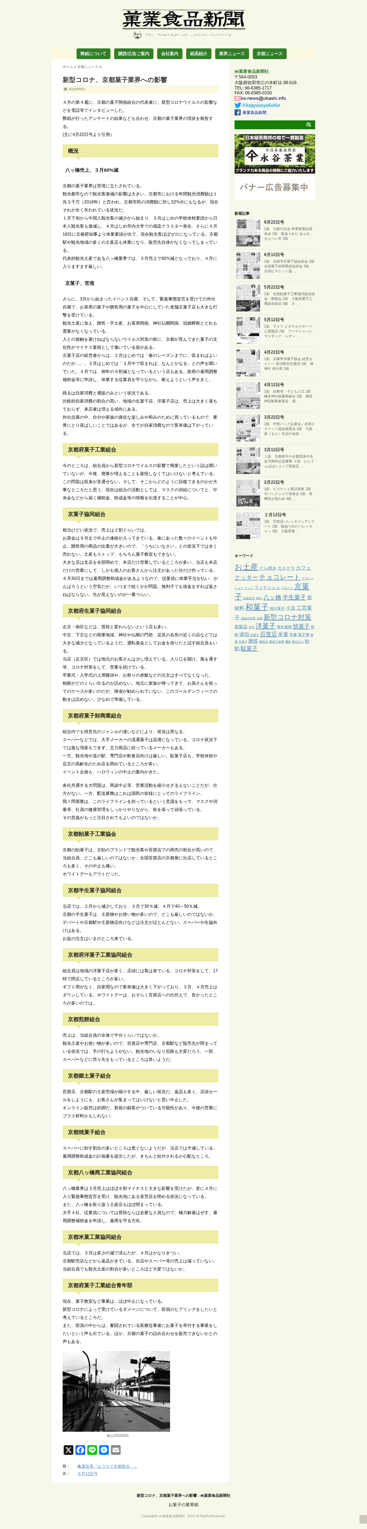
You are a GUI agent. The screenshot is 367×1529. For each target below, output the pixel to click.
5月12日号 (274, 319)
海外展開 (284, 627)
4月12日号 (274, 384)
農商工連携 (276, 641)
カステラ (286, 568)
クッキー (246, 577)
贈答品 (263, 641)
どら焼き (267, 568)
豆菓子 (243, 641)
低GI (259, 598)
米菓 (283, 634)
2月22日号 (274, 482)
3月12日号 (274, 449)
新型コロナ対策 (287, 617)
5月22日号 (274, 287)
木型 (251, 627)
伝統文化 (249, 598)
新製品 (241, 626)
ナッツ (248, 588)
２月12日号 (275, 514)
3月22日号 (274, 417)
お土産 (246, 566)
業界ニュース (232, 53)
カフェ (303, 568)
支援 (259, 618)
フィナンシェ (267, 587)
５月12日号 (87, 1473)
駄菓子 (249, 648)
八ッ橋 (272, 597)
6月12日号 (274, 254)
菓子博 (303, 635)
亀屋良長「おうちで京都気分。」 (107, 1466)
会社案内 (169, 53)
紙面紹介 (198, 53)
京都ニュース (270, 53)
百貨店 (268, 634)
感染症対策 (248, 618)
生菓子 (254, 635)
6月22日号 (274, 222)
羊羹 (293, 635)
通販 (288, 641)
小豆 (291, 608)
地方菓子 (277, 608)
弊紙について (93, 53)
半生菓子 (294, 597)
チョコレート (280, 577)
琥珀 (244, 634)
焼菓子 (301, 626)
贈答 (253, 641)
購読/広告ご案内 (133, 53)
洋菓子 (266, 626)
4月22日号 (274, 352)
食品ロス (298, 641)
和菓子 (257, 607)
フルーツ (287, 588)
